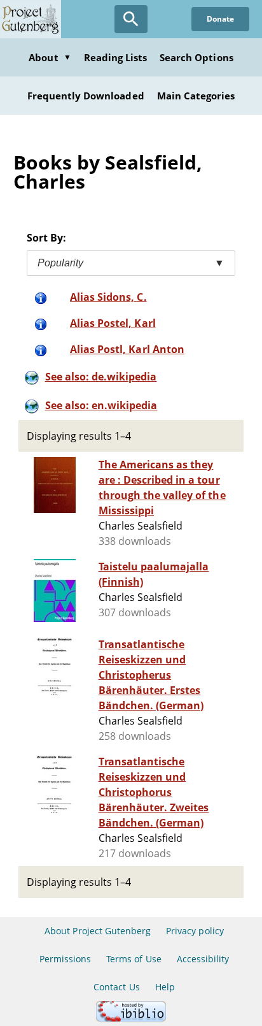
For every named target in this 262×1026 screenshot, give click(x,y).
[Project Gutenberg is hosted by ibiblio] (131, 1018)
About (50, 57)
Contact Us (116, 987)
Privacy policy (195, 931)
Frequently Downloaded (85, 95)
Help (165, 987)
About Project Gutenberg (98, 931)
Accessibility (203, 959)
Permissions (65, 959)
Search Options (196, 57)
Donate (220, 18)
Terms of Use (133, 959)
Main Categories (196, 95)
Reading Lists (116, 57)
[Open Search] (131, 19)
